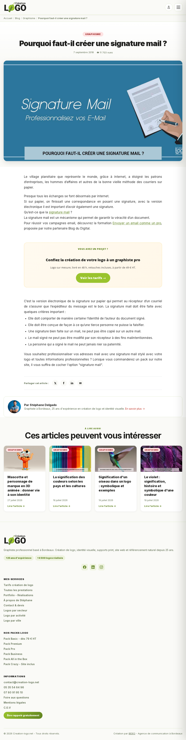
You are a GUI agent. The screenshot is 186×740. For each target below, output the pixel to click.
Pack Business (13, 653)
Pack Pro (9, 648)
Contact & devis (14, 605)
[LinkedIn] (93, 567)
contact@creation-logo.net (21, 682)
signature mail (59, 212)
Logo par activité (14, 615)
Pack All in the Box (15, 659)
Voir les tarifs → (93, 278)
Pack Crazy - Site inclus (19, 664)
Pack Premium (13, 643)
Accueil (8, 18)
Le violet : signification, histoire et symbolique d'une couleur (159, 486)
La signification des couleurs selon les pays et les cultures (69, 481)
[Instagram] (101, 567)
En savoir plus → (135, 408)
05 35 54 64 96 (14, 687)
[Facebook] (84, 567)
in (72, 383)
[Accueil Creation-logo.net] (15, 7)
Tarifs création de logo (18, 585)
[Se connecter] (169, 7)
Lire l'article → (16, 506)
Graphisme (29, 18)
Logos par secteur (15, 610)
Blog (17, 18)
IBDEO (132, 733)
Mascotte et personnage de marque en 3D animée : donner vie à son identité (23, 486)
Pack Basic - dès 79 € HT (20, 638)
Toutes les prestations (18, 590)
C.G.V (7, 707)
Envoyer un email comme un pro (137, 223)
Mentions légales (15, 702)
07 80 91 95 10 (13, 692)
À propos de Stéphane (18, 600)
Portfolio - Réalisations (18, 595)
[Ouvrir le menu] (178, 7)
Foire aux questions (16, 697)
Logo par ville (12, 620)
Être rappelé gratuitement (23, 715)
